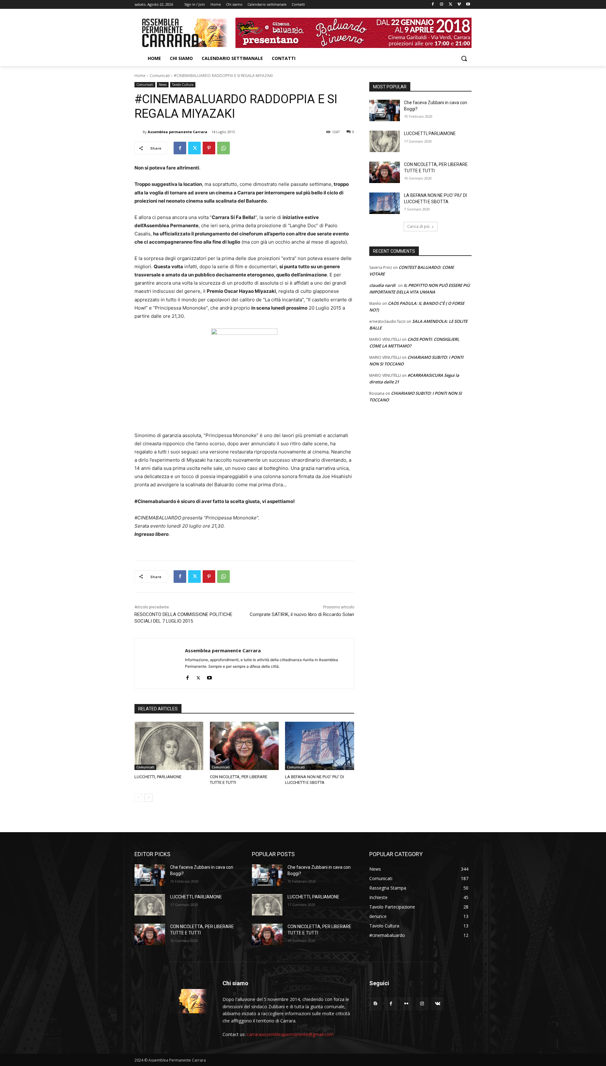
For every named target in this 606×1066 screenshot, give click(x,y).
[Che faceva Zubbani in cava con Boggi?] (384, 110)
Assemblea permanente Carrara (177, 131)
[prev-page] (138, 798)
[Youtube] (468, 4)
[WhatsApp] (223, 148)
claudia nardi (382, 285)
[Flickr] (406, 1004)
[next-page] (148, 798)
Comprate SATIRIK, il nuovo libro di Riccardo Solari (302, 614)
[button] (464, 58)
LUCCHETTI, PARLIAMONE (157, 776)
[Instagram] (441, 4)
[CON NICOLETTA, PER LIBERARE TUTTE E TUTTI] (244, 746)
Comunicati (160, 75)
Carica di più (418, 226)
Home (140, 75)
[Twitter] (450, 4)
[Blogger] (375, 1004)
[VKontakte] (437, 1004)
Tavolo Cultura (182, 84)
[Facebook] (433, 4)
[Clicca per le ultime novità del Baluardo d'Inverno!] (353, 33)
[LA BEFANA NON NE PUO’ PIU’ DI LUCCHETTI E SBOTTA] (319, 746)
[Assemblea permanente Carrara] (138, 132)
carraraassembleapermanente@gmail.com (290, 1034)
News (163, 84)
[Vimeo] (459, 4)
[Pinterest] (209, 148)
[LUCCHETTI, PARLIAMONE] (169, 746)
